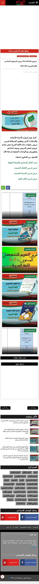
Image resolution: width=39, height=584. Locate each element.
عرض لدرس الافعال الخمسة (25, 168)
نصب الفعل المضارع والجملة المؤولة (22, 162)
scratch (21, 503)
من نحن (8, 527)
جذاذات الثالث (32, 488)
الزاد (15, 578)
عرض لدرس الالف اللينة (27, 179)
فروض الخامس (9, 496)
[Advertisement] (19, 25)
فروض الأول (7, 492)
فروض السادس (20, 500)
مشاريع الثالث (32, 503)
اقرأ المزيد (33, 547)
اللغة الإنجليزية (32, 484)
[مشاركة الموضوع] (3, 187)
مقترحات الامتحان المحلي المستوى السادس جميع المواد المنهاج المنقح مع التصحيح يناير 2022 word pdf (15, 457)
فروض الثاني (21, 496)
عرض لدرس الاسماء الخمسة (25, 173)
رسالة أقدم (5, 408)
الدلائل (6, 480)
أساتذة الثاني (32, 476)
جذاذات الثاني (20, 488)
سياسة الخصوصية (25, 527)
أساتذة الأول (31, 195)
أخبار (35, 472)
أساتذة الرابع (8, 476)
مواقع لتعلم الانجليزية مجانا (19, 51)
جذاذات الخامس (7, 488)
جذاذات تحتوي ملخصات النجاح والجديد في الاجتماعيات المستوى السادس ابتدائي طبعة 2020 (15, 431)
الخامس (14, 480)
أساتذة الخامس (30, 249)
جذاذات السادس (19, 492)
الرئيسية (33, 56)
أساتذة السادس (30, 276)
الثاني (22, 480)
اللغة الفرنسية (9, 484)
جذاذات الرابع (32, 492)
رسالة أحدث (33, 408)
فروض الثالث (32, 496)
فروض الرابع (33, 500)
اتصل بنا (15, 527)
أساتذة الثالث (15, 472)
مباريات (10, 500)
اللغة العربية (20, 484)
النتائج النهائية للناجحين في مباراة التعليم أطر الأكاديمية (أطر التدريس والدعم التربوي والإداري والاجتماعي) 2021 (14, 449)
